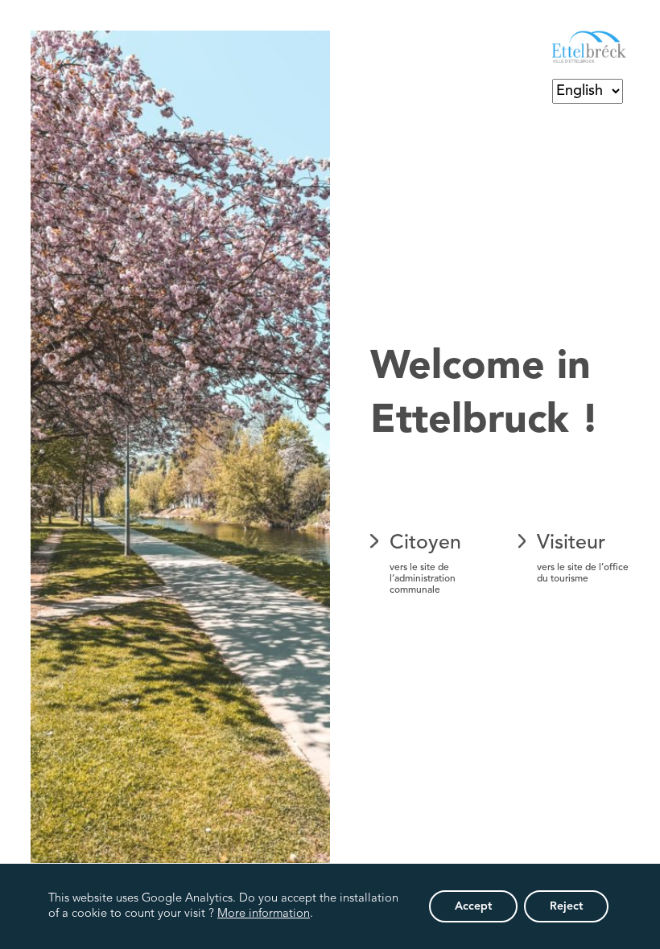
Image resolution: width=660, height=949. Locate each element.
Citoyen (425, 564)
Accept (473, 906)
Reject (566, 906)
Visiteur (583, 558)
